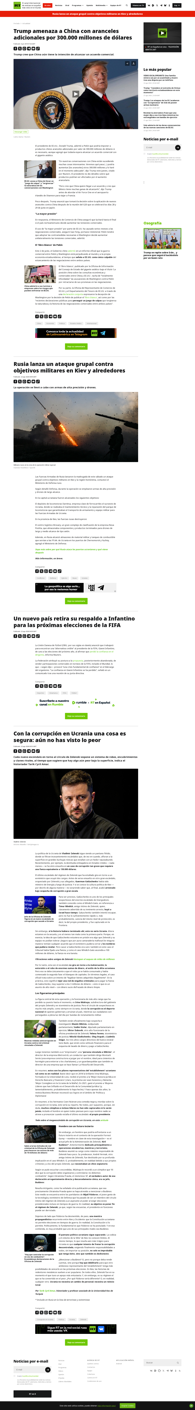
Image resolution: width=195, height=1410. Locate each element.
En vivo (48, 5)
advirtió (71, 250)
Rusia (75, 578)
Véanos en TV (138, 5)
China (39, 323)
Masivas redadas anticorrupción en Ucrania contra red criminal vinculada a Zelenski (40, 1043)
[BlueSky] (165, 5)
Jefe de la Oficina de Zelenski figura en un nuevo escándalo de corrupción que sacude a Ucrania (39, 919)
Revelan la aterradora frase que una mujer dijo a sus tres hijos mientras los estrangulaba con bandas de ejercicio (161, 115)
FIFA (64, 693)
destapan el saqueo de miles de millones (94, 959)
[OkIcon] (169, 5)
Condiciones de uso (94, 1381)
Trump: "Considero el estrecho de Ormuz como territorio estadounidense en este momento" (162, 90)
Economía (50, 323)
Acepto (158, 154)
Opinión (89, 5)
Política (62, 323)
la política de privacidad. (160, 154)
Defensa (53, 578)
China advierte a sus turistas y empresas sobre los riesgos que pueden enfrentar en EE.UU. (38, 288)
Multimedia (100, 5)
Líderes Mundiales (65, 1381)
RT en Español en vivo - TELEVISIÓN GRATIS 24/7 (162, 48)
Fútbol (74, 693)
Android (119, 1363)
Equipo (89, 1370)
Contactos (91, 1367)
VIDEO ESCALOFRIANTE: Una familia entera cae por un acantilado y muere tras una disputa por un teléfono (161, 77)
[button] (75, 94)
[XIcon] (157, 5)
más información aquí (107, 1405)
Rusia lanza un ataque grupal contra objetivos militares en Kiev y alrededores (97, 14)
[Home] (17, 5)
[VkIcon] (149, 5)
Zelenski (83, 1319)
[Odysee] (159, 1371)
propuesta (78, 660)
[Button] (126, 5)
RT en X (32, 1394)
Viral (67, 5)
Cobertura (91, 1374)
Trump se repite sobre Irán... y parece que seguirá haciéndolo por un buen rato (161, 255)
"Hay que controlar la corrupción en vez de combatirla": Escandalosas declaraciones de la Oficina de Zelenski (39, 1258)
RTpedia (61, 1378)
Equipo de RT (115, 5)
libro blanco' (91, 297)
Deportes (40, 693)
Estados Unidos (75, 323)
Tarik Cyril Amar (47, 1290)
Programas (76, 5)
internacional (91, 323)
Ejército (64, 578)
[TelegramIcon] (161, 5)
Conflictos (40, 578)
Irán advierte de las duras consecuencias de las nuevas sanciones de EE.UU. (162, 126)
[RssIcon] (179, 1371)
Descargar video (21, 132)
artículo (104, 1120)
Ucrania (84, 578)
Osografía (153, 223)
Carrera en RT (92, 1377)
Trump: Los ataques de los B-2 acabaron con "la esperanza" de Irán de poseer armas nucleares (161, 102)
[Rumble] (153, 5)
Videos (60, 1371)
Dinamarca (53, 693)
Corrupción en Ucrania (45, 1319)
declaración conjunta (73, 294)
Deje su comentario (76, 346)
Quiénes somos (93, 1363)
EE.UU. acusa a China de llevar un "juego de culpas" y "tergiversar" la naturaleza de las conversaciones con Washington (39, 184)
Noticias (58, 5)
